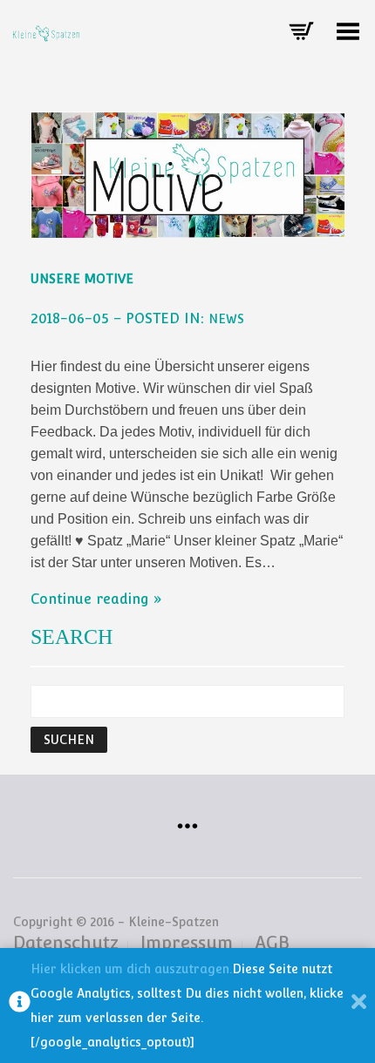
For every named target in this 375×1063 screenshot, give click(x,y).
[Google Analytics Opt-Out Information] (20, 1005)
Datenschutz (66, 942)
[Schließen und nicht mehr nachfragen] (358, 1005)
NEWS (226, 319)
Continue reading (90, 599)
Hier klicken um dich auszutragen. (131, 969)
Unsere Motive (82, 279)
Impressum (186, 942)
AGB (272, 942)
